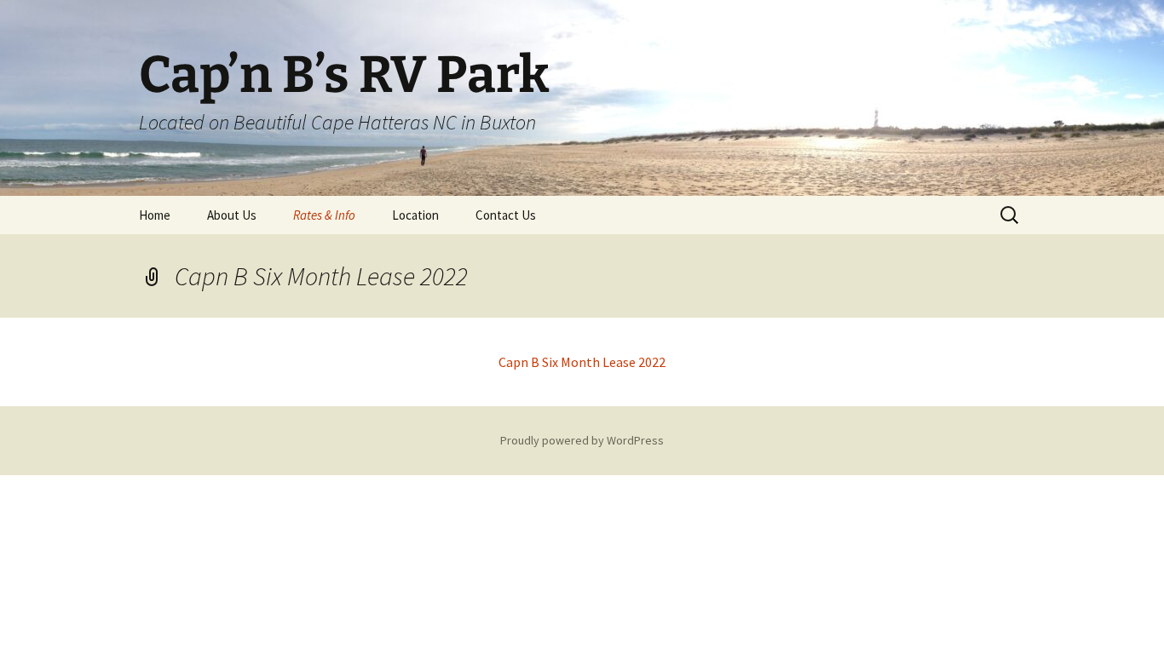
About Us (231, 215)
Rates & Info (324, 215)
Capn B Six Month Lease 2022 (582, 361)
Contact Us (505, 215)
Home (154, 215)
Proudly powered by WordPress (582, 440)
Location (415, 215)
